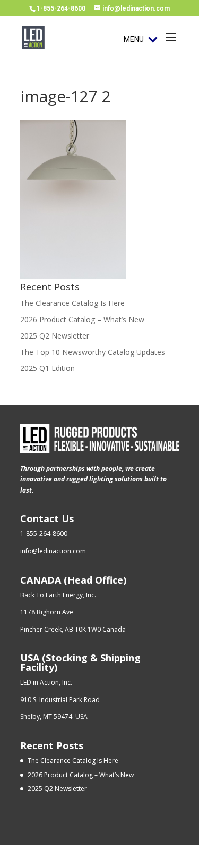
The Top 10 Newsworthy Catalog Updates (92, 352)
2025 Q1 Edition (47, 368)
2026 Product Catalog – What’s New (82, 319)
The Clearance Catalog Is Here (72, 303)
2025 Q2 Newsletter (54, 336)
